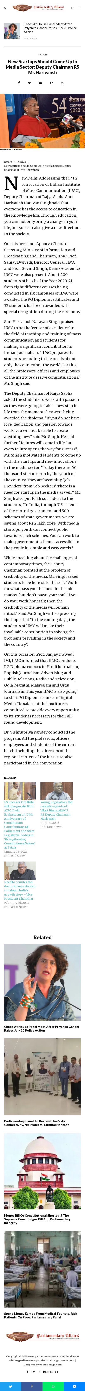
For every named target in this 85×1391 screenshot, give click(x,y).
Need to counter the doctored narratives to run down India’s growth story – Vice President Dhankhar (20, 890)
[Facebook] (28, 1371)
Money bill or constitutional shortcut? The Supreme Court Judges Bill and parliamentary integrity (37, 1219)
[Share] (19, 83)
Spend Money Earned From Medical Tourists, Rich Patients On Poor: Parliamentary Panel (40, 1315)
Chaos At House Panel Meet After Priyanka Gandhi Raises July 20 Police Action (50, 28)
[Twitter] (34, 1371)
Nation (42, 54)
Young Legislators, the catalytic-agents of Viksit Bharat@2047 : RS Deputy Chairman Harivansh (56, 810)
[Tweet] (29, 83)
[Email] (51, 83)
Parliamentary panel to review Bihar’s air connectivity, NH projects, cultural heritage (36, 1123)
